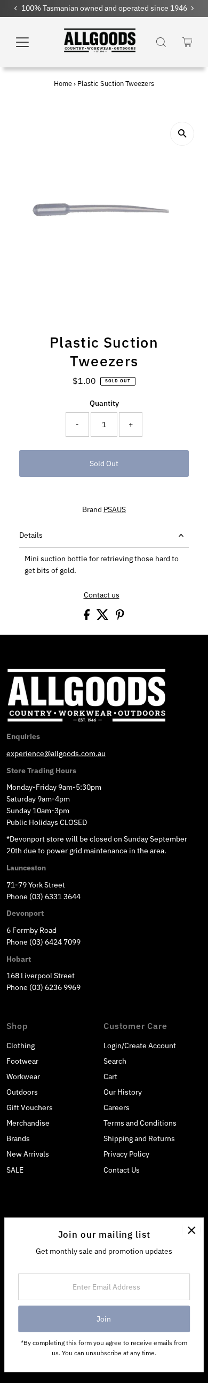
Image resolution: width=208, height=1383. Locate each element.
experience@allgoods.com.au (56, 753)
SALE (14, 1170)
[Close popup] (191, 1230)
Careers (116, 1107)
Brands (18, 1138)
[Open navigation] (29, 42)
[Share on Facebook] (87, 617)
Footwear (22, 1061)
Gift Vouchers (29, 1107)
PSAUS (114, 509)
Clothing (20, 1045)
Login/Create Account (139, 1045)
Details (31, 535)
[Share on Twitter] (103, 617)
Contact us (101, 595)
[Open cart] (187, 42)
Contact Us (121, 1170)
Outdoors (22, 1092)
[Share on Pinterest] (120, 617)
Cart (110, 1076)
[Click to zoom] (182, 134)
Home (63, 83)
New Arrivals (27, 1154)
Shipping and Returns (139, 1138)
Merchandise (28, 1123)
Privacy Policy (126, 1154)
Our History (122, 1092)
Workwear (23, 1076)
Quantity (104, 403)
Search (114, 1061)
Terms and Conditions (140, 1123)
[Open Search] (161, 42)
